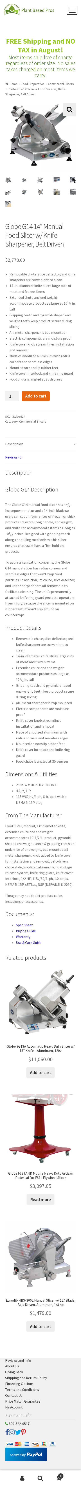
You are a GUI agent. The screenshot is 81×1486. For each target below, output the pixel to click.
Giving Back (14, 1372)
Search (40, 1478)
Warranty (23, 936)
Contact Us (13, 1395)
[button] (69, 109)
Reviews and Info (18, 1360)
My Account (14, 1407)
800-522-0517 (18, 1423)
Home (14, 84)
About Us (12, 1366)
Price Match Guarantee (22, 1401)
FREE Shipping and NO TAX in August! (40, 45)
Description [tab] (14, 444)
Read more (40, 1199)
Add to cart (35, 396)
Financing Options (19, 1383)
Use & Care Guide (28, 942)
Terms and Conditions (22, 1389)
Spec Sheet (24, 925)
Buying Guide (26, 931)
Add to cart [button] (40, 1072)
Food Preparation (33, 84)
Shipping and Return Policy (26, 1377)
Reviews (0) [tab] (13, 457)
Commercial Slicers (61, 84)
